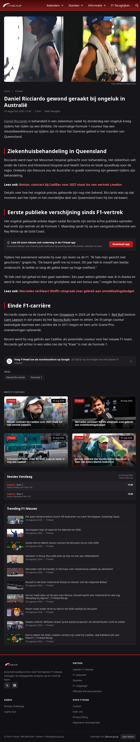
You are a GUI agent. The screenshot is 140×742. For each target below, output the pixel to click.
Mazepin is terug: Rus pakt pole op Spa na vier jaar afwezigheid (62, 555)
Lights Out (10, 711)
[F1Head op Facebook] (15, 685)
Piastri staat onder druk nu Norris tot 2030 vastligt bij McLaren (61, 608)
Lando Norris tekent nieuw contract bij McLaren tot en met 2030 (62, 542)
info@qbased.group (54, 736)
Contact (77, 706)
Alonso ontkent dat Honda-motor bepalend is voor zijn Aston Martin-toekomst (102, 460)
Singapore (66, 314)
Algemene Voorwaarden (86, 722)
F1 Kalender (79, 675)
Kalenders (53, 5)
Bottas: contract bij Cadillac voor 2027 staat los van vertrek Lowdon (70, 184)
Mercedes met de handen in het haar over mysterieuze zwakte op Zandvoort (69, 569)
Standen (74, 5)
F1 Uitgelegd (80, 685)
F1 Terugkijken (120, 5)
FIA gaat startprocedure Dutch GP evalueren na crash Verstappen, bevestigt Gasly (72, 516)
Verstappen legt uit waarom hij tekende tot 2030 (53, 529)
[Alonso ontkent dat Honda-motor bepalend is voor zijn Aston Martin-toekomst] (104, 449)
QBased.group (111, 736)
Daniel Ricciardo (15, 121)
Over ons (78, 711)
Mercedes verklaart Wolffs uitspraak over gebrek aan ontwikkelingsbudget (76, 291)
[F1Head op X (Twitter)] (7, 685)
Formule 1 (36, 377)
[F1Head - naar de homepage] (12, 5)
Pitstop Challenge (14, 706)
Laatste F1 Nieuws (83, 669)
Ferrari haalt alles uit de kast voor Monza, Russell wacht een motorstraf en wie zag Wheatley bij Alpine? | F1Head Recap (72, 597)
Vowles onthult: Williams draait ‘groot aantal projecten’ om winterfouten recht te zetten (75, 621)
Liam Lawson (13, 320)
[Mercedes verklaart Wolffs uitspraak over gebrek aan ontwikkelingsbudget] (104, 412)
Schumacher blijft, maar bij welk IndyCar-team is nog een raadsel (36, 460)
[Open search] (137, 5)
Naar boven (128, 736)
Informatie (95, 5)
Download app (121, 244)
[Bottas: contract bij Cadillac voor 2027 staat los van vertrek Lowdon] (36, 412)
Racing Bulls (62, 320)
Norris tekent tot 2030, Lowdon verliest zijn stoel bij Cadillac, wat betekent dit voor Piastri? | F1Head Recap (72, 636)
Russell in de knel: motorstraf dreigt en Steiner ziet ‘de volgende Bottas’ (66, 582)
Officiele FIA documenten (87, 691)
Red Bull (118, 314)
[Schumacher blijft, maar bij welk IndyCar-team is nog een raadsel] (36, 449)
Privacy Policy (80, 717)
